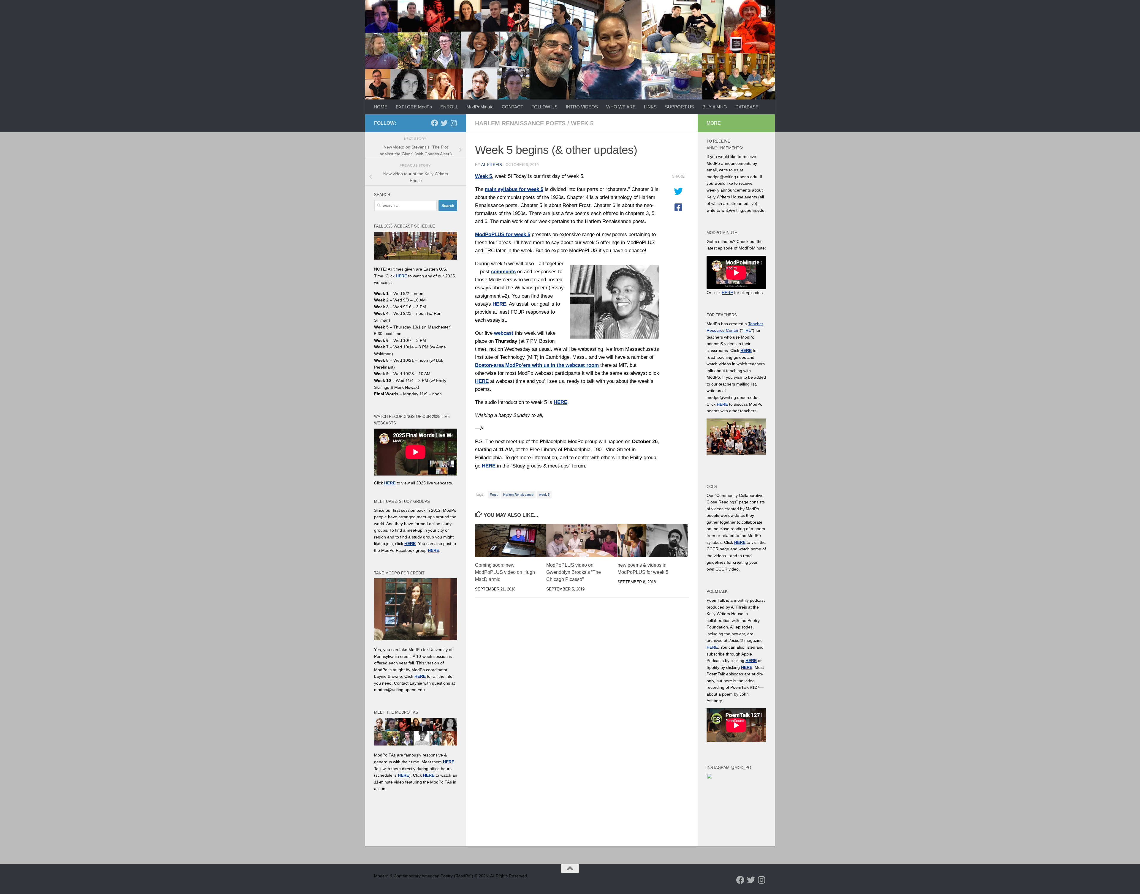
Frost (494, 494)
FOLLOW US (544, 106)
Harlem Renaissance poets (520, 123)
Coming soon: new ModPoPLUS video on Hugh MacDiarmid (505, 572)
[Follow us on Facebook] (434, 123)
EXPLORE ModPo (414, 106)
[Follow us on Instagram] (453, 123)
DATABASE (747, 106)
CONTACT (512, 106)
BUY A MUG (714, 106)
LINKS (650, 106)
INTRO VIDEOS (582, 106)
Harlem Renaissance (518, 494)
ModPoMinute (479, 106)
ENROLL (449, 106)
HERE (403, 775)
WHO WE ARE (621, 106)
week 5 (582, 123)
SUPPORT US (679, 106)
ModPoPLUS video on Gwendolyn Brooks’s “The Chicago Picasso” (573, 572)
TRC (747, 330)
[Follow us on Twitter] (444, 123)
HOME (380, 106)
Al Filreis (491, 164)
